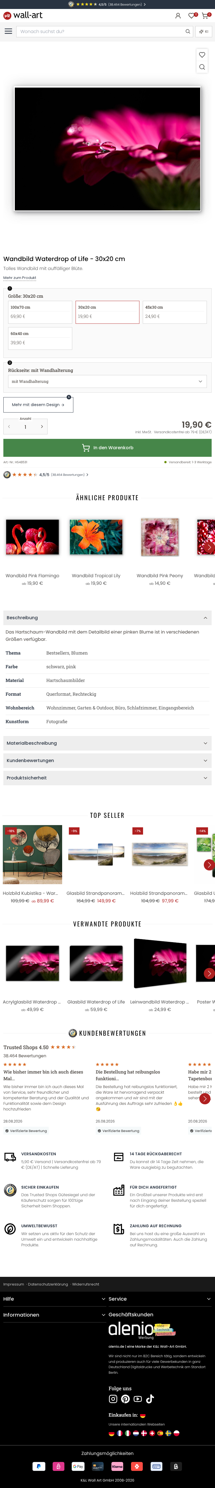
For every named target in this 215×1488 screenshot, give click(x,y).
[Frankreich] (120, 1433)
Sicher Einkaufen (40, 1187)
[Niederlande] (136, 1433)
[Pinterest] (125, 1398)
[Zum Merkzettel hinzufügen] (202, 55)
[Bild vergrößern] (202, 67)
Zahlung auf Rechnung (156, 1226)
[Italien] (128, 1433)
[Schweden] (168, 1433)
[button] (107, 149)
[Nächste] (209, 547)
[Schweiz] (152, 1433)
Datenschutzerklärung (48, 1284)
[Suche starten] (187, 31)
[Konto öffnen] (178, 15)
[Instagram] (113, 1398)
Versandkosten (38, 1154)
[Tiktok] (150, 1398)
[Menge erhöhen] (42, 426)
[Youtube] (137, 1398)
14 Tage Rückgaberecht (156, 1154)
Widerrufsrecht (85, 1284)
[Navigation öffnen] (8, 31)
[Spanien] (160, 1433)
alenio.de (116, 1346)
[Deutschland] (111, 1433)
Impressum (13, 1284)
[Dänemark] (144, 1433)
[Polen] (176, 1433)
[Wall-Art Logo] (23, 15)
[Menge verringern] (9, 426)
